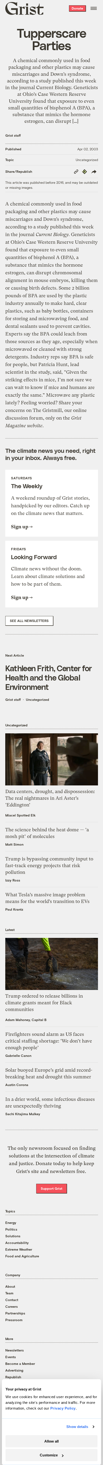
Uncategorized (87, 160)
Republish (13, 1377)
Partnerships (15, 1313)
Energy (10, 1223)
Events (10, 1357)
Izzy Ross (12, 880)
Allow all (51, 1441)
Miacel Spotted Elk (20, 815)
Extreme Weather (18, 1249)
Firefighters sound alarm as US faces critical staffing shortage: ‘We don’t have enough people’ (48, 1041)
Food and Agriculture (22, 1256)
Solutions (12, 1236)
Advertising (14, 1370)
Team (9, 1293)
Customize (49, 1455)
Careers (11, 1306)
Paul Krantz (14, 909)
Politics (11, 1229)
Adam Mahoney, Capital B (25, 1020)
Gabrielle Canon (18, 1056)
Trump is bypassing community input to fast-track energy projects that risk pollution (49, 865)
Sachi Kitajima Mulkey (22, 1114)
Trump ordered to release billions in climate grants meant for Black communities (44, 1002)
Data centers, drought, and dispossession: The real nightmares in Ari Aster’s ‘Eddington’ (50, 798)
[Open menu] (93, 8)
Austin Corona (16, 1085)
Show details (77, 1427)
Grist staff (13, 135)
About (10, 1286)
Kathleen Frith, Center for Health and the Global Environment (48, 677)
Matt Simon (14, 844)
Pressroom (14, 1320)
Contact (11, 1300)
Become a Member (20, 1364)
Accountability (17, 1243)
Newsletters (14, 1350)
